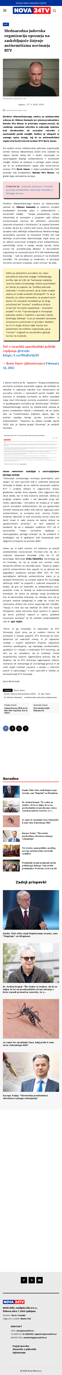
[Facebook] (6, 728)
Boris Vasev (19, 690)
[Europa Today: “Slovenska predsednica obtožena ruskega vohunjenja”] (11, 836)
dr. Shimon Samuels (13, 697)
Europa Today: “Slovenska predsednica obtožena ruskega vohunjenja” (37, 836)
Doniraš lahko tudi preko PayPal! (31, 3)
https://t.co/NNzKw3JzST (21, 355)
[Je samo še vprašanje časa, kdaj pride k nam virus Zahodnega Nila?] (11, 821)
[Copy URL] (26, 728)
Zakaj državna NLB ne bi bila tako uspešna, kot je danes (16, 710)
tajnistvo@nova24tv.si (45, 1334)
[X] (12, 728)
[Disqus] (31, 1149)
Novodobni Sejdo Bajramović (42, 709)
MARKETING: (17, 1338)
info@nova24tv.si (25, 1331)
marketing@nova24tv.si (35, 1338)
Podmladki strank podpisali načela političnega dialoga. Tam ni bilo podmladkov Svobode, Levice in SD (39, 865)
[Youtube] (39, 1280)
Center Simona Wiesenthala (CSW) (20, 694)
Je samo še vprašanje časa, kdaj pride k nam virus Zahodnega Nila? (40, 821)
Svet (6, 24)
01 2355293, (28, 1334)
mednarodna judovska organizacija (41, 697)
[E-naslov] (19, 728)
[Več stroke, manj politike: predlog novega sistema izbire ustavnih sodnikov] (11, 851)
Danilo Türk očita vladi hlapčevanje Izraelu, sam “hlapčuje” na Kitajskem (40, 791)
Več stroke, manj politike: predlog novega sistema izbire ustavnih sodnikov (39, 851)
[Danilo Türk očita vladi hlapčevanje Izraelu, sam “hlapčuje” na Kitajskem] (11, 792)
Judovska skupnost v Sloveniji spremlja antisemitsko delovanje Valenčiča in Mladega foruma (29, 190)
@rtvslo (23, 351)
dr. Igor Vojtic (44, 694)
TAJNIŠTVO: (16, 1334)
